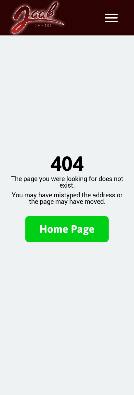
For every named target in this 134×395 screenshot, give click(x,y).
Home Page (67, 229)
